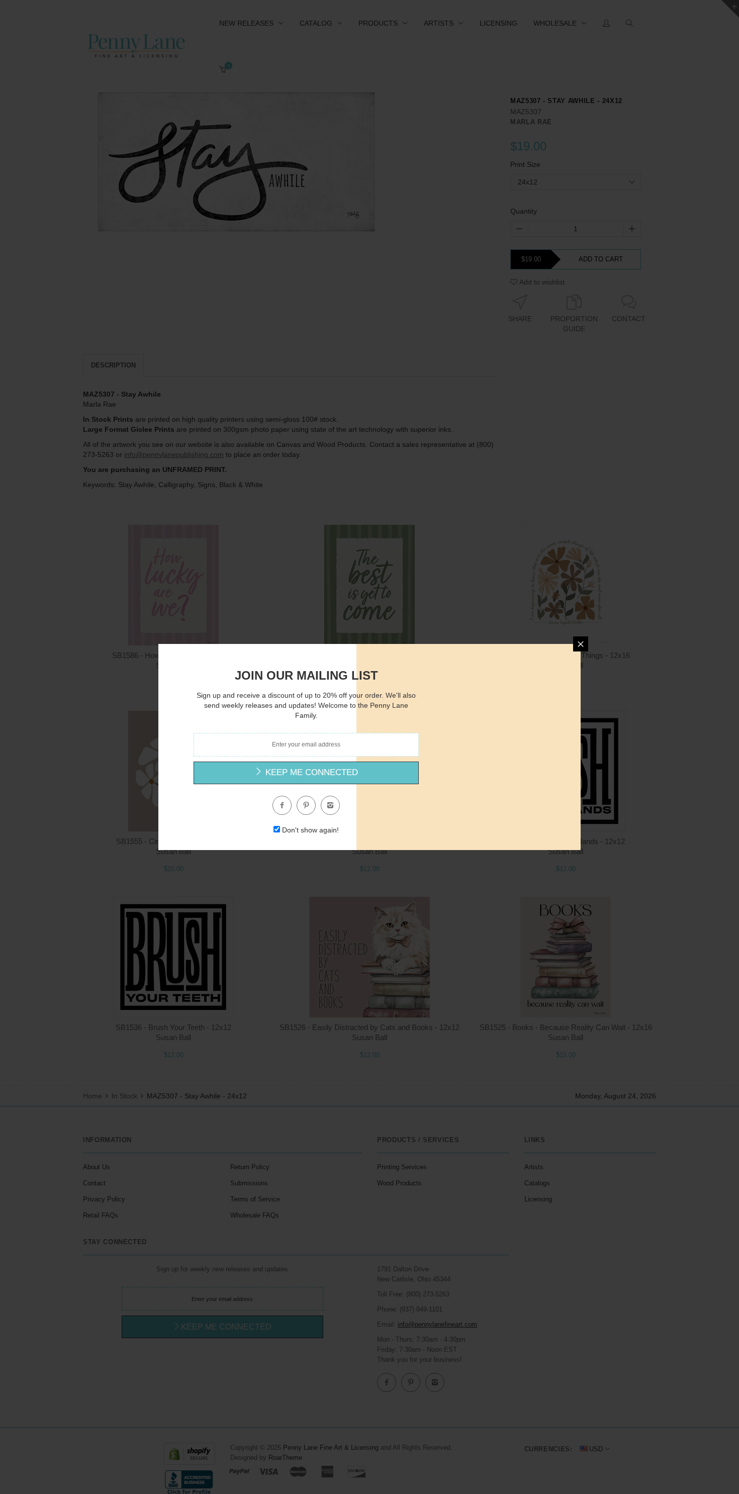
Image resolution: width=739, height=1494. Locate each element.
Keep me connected (310, 772)
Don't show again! (310, 830)
